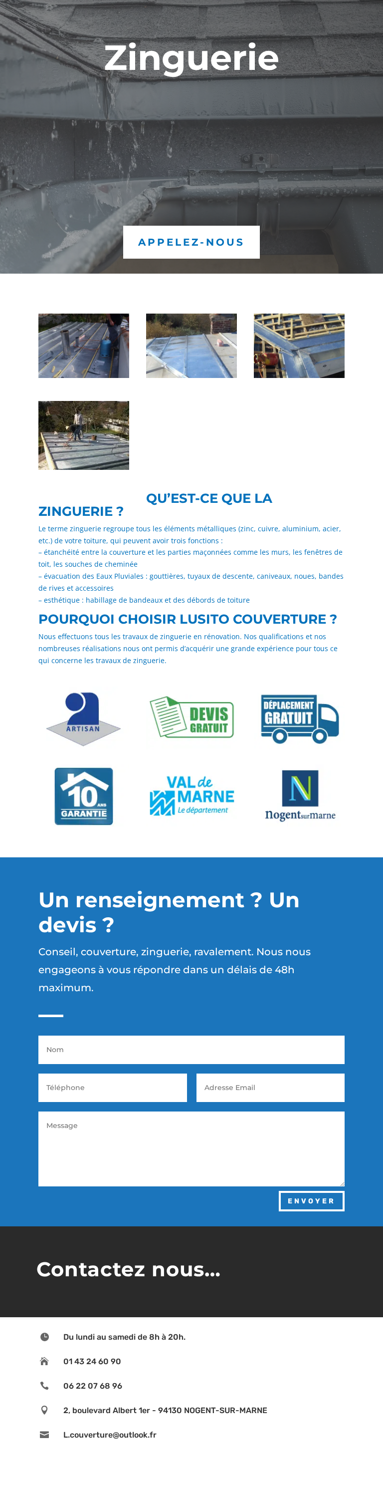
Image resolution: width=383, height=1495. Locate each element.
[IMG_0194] (191, 375)
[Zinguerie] (83, 467)
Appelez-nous (191, 242)
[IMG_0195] (299, 375)
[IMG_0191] (83, 375)
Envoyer (312, 1201)
